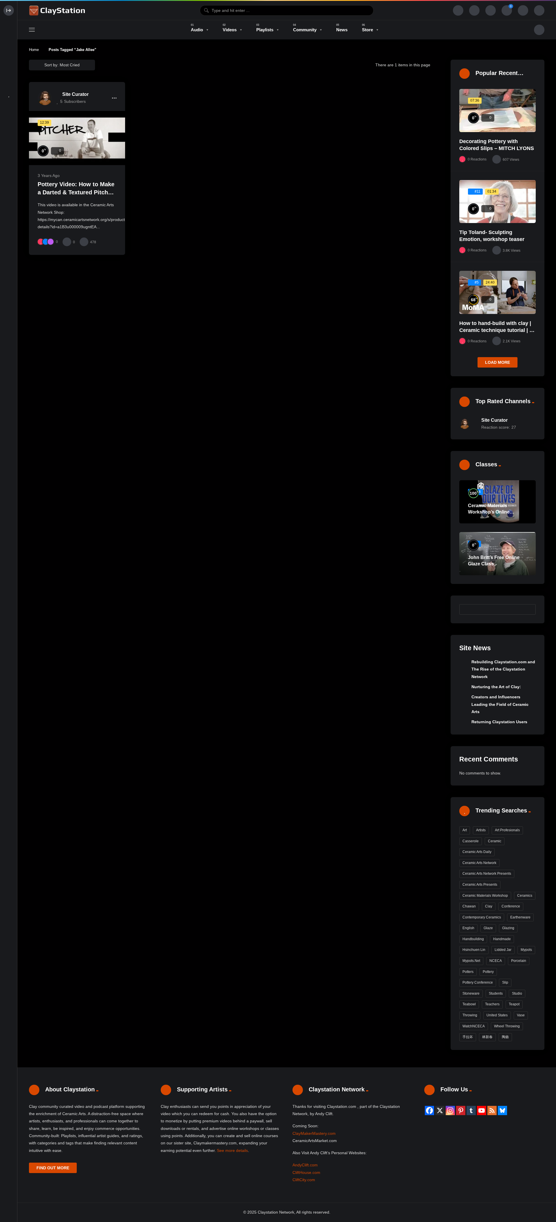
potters (467, 972)
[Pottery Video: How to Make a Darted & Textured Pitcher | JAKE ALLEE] (77, 138)
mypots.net (471, 961)
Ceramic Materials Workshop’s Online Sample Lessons (489, 511)
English (468, 928)
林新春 (487, 1037)
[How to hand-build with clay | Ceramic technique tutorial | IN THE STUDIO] (497, 292)
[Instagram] (450, 1110)
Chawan (469, 906)
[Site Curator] (45, 98)
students (496, 993)
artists (481, 830)
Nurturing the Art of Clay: (496, 686)
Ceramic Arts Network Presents (486, 874)
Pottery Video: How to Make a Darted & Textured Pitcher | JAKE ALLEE (76, 192)
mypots (526, 950)
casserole (470, 841)
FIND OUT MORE (52, 1168)
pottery (488, 972)
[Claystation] (58, 10)
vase (521, 1015)
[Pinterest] (460, 1110)
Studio (517, 993)
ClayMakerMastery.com (314, 1133)
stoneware (471, 993)
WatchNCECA (473, 1026)
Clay (488, 906)
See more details (232, 1150)
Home (34, 50)
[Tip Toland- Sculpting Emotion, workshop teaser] (497, 201)
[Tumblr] (471, 1110)
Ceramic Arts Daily (476, 852)
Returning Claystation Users (499, 721)
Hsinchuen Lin (473, 950)
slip (505, 982)
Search (528, 609)
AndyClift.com (305, 1165)
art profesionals (507, 830)
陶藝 (505, 1037)
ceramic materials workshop (485, 896)
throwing (469, 1015)
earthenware (520, 917)
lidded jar (503, 950)
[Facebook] (429, 1110)
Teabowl (469, 1004)
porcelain (518, 961)
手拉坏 (467, 1037)
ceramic (494, 841)
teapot (514, 1004)
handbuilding (473, 939)
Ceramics (524, 896)
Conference (511, 906)
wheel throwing (507, 1026)
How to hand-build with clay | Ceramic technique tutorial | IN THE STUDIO (497, 330)
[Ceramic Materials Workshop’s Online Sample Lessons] (497, 501)
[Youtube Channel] (481, 1110)
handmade (502, 939)
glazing (508, 928)
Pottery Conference (477, 982)
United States (497, 1015)
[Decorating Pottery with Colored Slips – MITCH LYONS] (497, 110)
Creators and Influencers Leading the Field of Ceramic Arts (499, 704)
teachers (492, 1004)
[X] (440, 1110)
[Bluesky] (502, 1110)
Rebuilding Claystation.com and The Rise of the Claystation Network (503, 669)
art (464, 830)
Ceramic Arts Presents (479, 885)
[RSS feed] (492, 1110)
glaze (488, 928)
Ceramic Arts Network (479, 863)
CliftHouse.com (306, 1172)
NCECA (495, 961)
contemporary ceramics (481, 917)
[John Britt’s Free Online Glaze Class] (497, 553)
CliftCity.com (303, 1179)
